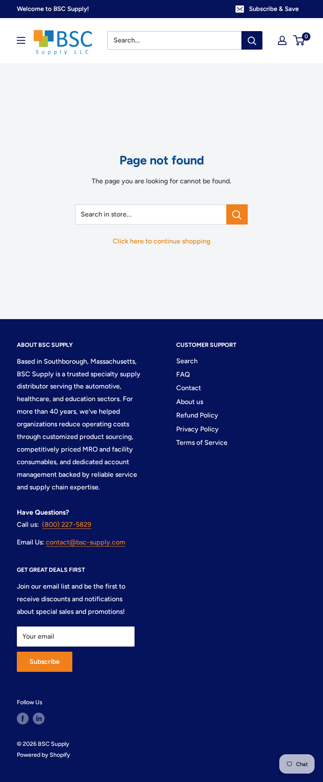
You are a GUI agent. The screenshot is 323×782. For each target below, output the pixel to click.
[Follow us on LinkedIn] (39, 718)
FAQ (183, 374)
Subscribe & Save (274, 9)
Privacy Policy (197, 429)
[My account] (282, 40)
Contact (188, 388)
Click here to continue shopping (161, 241)
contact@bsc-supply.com (85, 542)
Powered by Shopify (43, 754)
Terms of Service (202, 442)
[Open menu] (21, 40)
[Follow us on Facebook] (23, 718)
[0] (299, 40)
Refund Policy (197, 415)
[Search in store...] (237, 214)
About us (189, 402)
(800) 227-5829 (66, 524)
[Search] (251, 40)
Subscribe (44, 662)
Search (187, 361)
